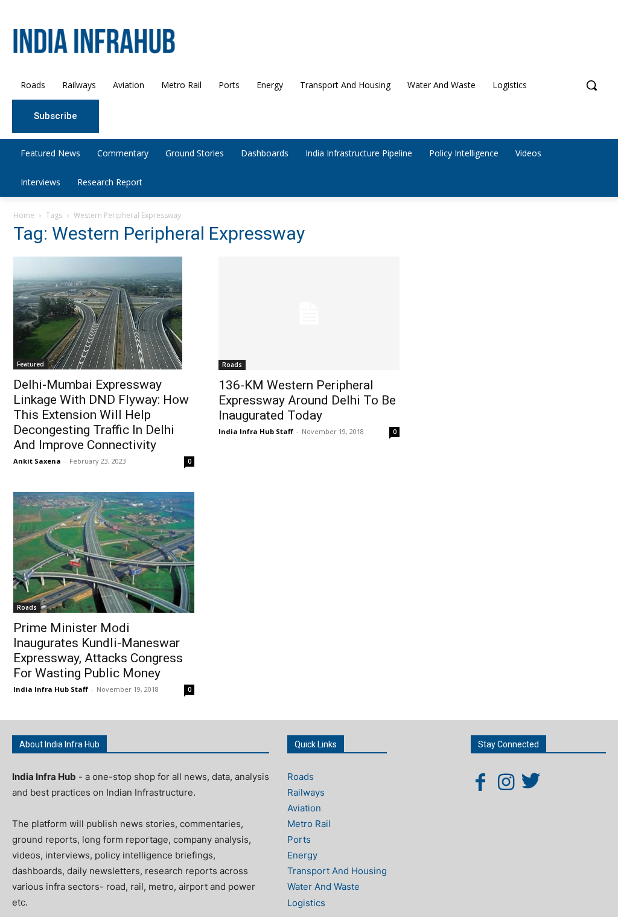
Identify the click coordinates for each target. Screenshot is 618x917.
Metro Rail (309, 823)
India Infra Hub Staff (255, 431)
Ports (299, 839)
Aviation (304, 808)
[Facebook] (480, 781)
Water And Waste (323, 886)
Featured (30, 364)
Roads (232, 364)
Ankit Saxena (37, 460)
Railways (306, 792)
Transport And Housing (337, 871)
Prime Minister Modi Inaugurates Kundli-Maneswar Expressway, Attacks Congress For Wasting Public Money (98, 650)
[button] (591, 85)
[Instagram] (505, 781)
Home (23, 215)
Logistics (306, 903)
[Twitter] (531, 781)
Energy (302, 855)
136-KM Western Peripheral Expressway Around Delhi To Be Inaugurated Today (307, 400)
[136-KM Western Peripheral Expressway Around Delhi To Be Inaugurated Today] (309, 313)
